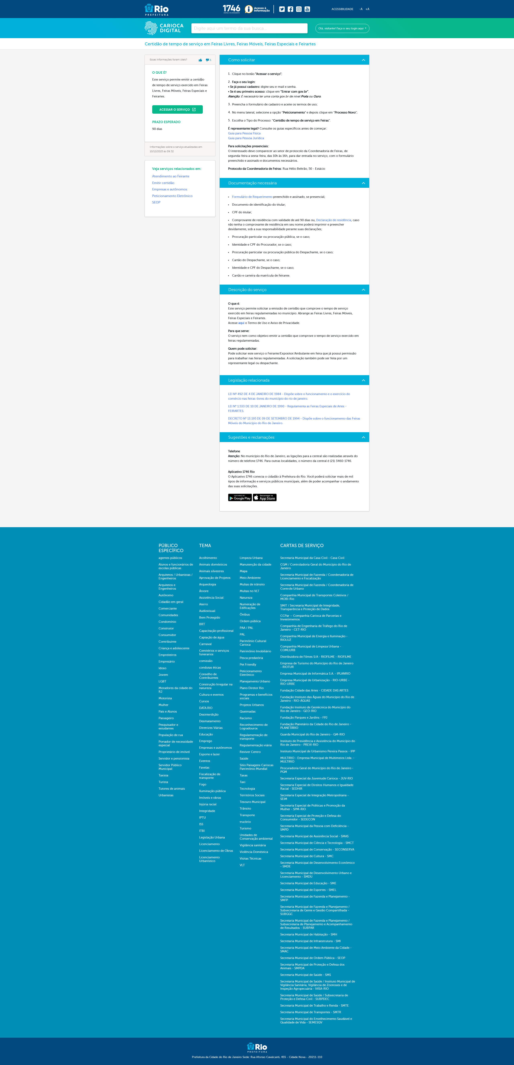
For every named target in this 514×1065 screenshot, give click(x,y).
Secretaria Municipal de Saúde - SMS (305, 974)
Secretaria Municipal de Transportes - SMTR (310, 1012)
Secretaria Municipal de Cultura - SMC (306, 856)
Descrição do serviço (247, 289)
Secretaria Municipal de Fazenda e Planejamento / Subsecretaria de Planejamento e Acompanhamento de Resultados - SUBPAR (316, 924)
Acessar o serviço (175, 109)
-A (360, 9)
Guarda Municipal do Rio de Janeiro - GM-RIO (312, 734)
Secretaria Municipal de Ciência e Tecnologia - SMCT (317, 842)
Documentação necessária (252, 183)
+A (367, 9)
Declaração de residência (333, 220)
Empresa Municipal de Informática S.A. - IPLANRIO (315, 673)
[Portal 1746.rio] (234, 9)
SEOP (156, 202)
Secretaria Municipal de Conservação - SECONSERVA (317, 849)
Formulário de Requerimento (252, 196)
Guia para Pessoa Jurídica (246, 138)
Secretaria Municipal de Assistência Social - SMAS (314, 836)
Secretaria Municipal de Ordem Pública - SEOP (312, 958)
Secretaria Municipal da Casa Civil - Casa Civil (312, 558)
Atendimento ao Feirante (170, 176)
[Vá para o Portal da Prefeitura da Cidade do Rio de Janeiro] (152, 9)
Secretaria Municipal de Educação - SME (308, 883)
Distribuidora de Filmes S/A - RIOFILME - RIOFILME (315, 656)
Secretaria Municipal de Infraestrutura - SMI (310, 941)
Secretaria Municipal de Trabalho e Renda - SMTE (314, 1005)
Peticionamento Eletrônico (172, 196)
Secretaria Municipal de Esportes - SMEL (308, 889)
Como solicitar (241, 60)
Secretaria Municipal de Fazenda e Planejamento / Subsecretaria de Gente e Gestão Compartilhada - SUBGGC (315, 910)
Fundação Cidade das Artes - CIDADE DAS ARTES (314, 690)
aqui (241, 323)
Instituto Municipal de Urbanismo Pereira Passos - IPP (317, 751)
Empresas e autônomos (169, 189)
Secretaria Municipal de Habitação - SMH (308, 934)
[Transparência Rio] (259, 9)
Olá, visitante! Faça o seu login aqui (341, 28)
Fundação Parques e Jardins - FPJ (303, 717)
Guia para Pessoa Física (244, 133)
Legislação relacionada (248, 380)
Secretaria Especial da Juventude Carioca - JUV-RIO (316, 778)
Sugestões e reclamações (251, 437)
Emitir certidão (163, 183)
